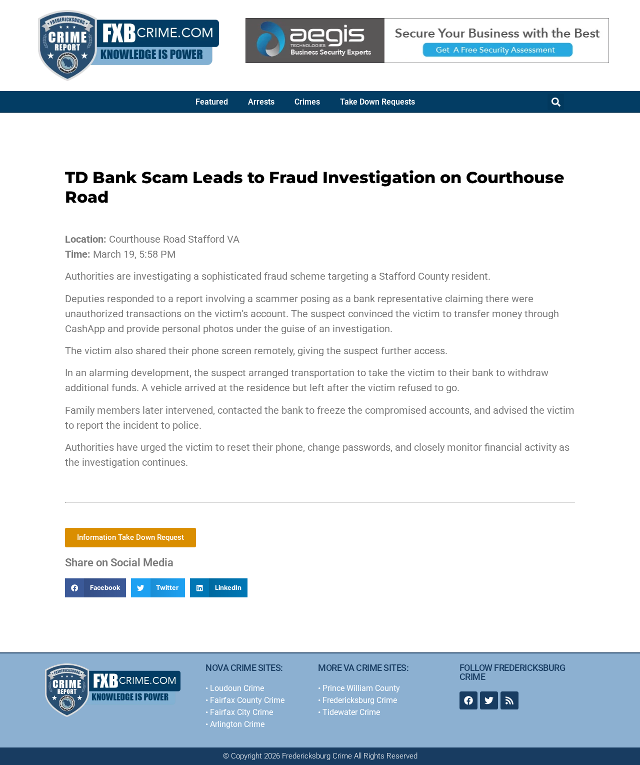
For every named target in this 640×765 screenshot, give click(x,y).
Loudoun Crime (237, 688)
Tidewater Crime (351, 712)
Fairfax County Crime (247, 700)
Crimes (307, 102)
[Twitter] (489, 700)
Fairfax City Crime (241, 712)
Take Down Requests (377, 102)
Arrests (261, 102)
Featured (212, 102)
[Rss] (509, 700)
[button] (556, 102)
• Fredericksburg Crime (357, 700)
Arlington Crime (237, 724)
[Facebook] (469, 700)
